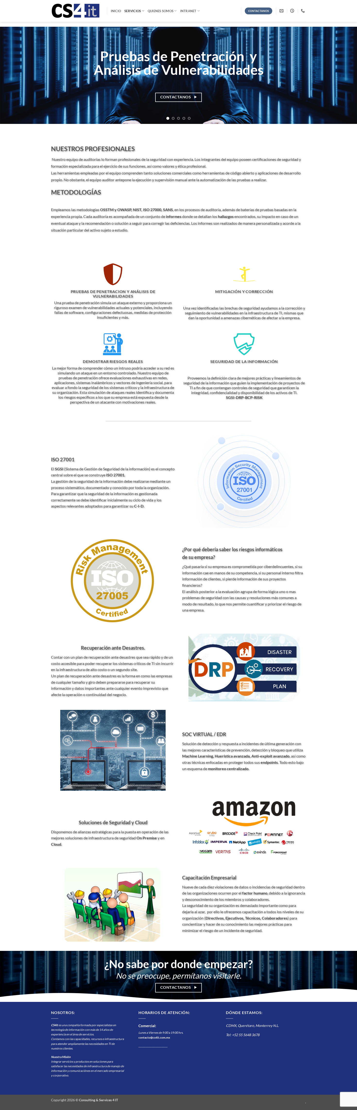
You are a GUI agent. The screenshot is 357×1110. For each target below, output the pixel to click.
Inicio (116, 11)
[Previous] (13, 75)
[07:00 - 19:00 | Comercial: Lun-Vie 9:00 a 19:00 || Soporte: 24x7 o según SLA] (292, 11)
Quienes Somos (160, 11)
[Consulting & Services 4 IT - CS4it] (75, 10)
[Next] (343, 75)
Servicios (132, 11)
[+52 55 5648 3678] (303, 11)
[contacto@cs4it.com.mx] (282, 11)
